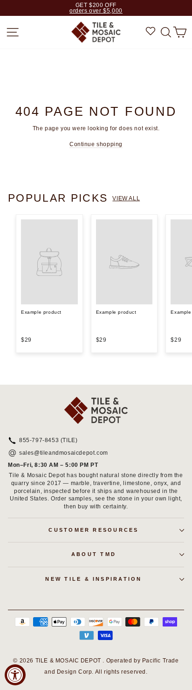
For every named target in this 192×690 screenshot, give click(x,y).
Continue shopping (96, 144)
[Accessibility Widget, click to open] (15, 674)
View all (126, 198)
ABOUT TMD (93, 554)
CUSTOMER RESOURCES (93, 530)
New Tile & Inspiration (93, 579)
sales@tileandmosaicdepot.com (63, 453)
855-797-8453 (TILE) (48, 441)
